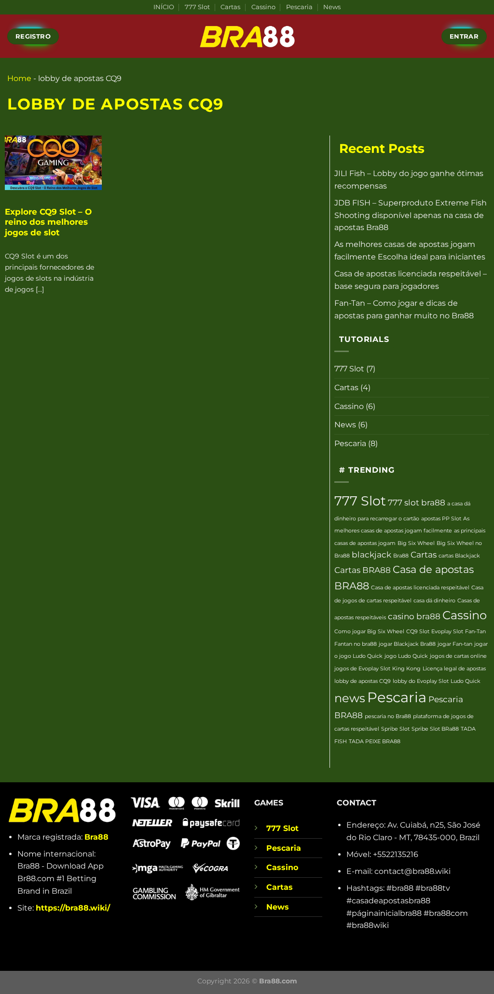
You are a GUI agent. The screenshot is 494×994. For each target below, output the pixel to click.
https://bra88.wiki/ (73, 907)
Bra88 (401, 556)
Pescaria (299, 7)
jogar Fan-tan (455, 644)
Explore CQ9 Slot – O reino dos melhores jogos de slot (48, 222)
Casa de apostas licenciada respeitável (420, 588)
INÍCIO (163, 7)
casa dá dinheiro (434, 601)
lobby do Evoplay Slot (421, 681)
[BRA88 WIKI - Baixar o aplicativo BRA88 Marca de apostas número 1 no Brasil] (247, 36)
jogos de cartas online (458, 656)
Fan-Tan (475, 631)
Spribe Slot (395, 729)
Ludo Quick (465, 681)
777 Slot (197, 7)
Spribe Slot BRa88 (435, 729)
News (332, 7)
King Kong (406, 669)
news (349, 698)
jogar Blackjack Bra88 (407, 644)
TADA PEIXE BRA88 (374, 741)
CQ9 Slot (417, 631)
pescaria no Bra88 (388, 716)
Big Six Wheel (416, 543)
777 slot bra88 (416, 502)
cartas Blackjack (459, 556)
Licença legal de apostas (454, 669)
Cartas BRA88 (362, 570)
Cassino (263, 7)
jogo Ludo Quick (406, 656)
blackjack (371, 554)
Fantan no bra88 (355, 644)
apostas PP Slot (441, 519)
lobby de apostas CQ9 (362, 681)
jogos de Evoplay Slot (362, 669)
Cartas (230, 7)
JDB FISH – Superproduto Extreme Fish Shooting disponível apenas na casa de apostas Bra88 (410, 215)
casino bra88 (414, 616)
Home (19, 78)
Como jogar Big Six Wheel (369, 631)
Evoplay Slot (447, 631)
